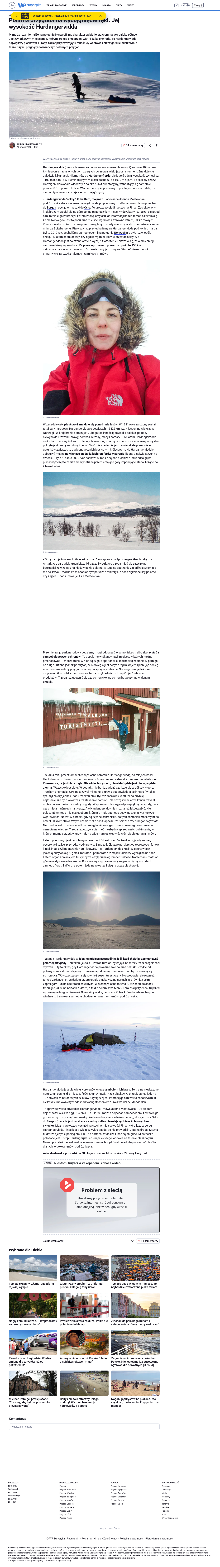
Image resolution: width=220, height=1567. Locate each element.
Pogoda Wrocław (66, 1493)
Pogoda (62, 1486)
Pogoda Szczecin (66, 1507)
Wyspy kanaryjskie (170, 1518)
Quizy (119, 5)
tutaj (69, 1560)
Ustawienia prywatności (159, 1538)
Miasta (106, 5)
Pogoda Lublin (65, 1511)
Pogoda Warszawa (67, 1490)
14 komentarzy (134, 145)
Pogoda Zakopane (67, 1497)
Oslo (87, 207)
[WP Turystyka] (32, 5)
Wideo (130, 5)
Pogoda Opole (117, 1504)
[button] (186, 5)
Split (164, 1514)
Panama (165, 1511)
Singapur (166, 1500)
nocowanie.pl (14, 1495)
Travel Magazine (57, 5)
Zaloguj (198, 5)
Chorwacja (166, 1490)
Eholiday (12, 1502)
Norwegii (120, 232)
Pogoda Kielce (65, 1518)
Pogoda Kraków (66, 1500)
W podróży (78, 5)
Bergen (51, 207)
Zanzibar (166, 1507)
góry (117, 462)
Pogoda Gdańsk (66, 1504)
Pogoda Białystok (118, 1497)
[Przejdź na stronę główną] (12, 7)
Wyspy (93, 5)
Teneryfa (165, 1504)
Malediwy (166, 1497)
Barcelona (166, 1486)
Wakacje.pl (13, 1489)
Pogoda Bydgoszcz (119, 1490)
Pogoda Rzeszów (118, 1493)
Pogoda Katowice (118, 1486)
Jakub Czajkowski (27, 144)
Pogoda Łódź (65, 1514)
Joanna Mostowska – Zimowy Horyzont (121, 1153)
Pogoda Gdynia (117, 1500)
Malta (164, 1493)
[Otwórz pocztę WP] (176, 5)
